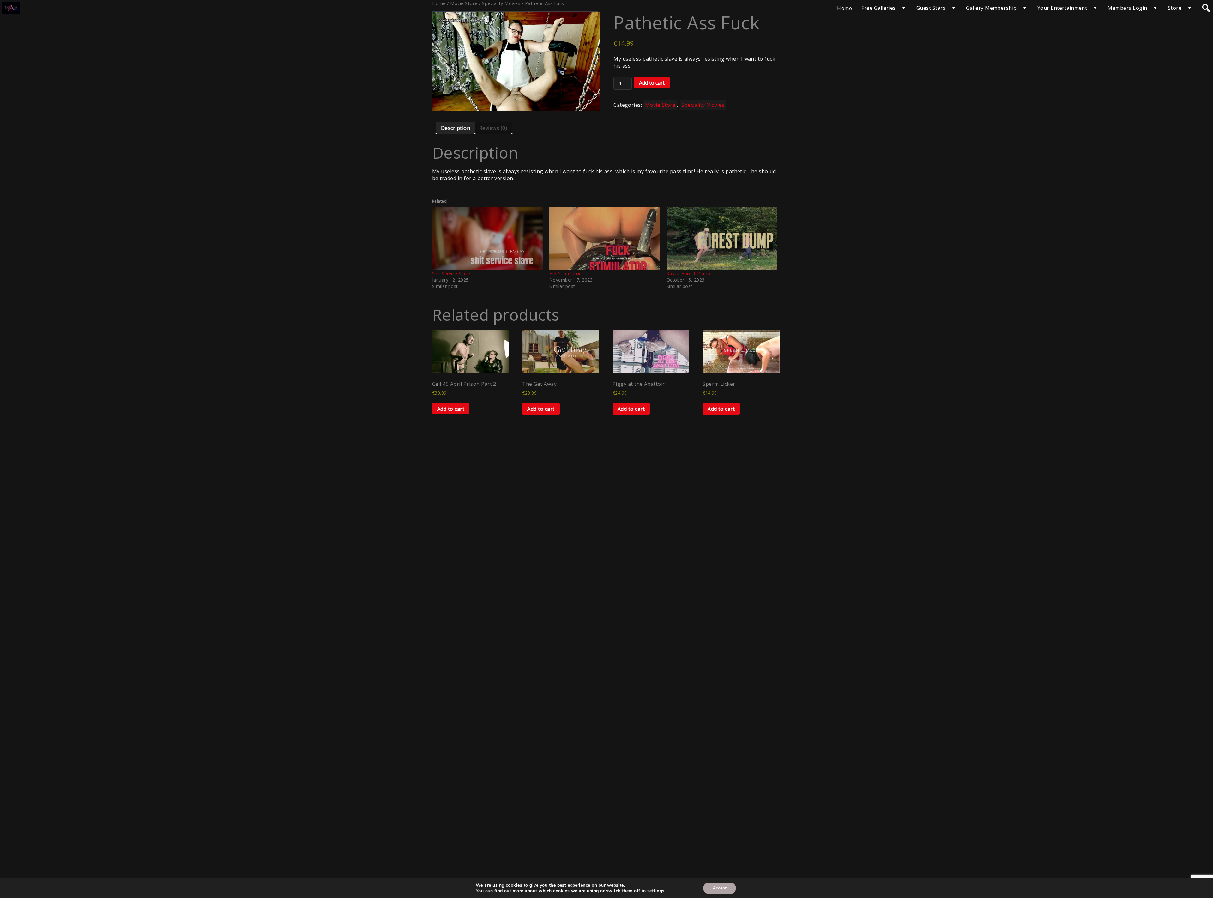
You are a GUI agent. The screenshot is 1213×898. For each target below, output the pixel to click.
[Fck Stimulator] (604, 238)
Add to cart (652, 82)
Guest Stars (930, 7)
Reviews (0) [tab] (493, 127)
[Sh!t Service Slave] (487, 238)
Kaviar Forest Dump (688, 273)
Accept (720, 888)
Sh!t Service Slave (451, 273)
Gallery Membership (991, 7)
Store (1174, 7)
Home (844, 8)
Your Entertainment (1062, 7)
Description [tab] (455, 127)
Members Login (1127, 7)
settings (656, 891)
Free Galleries (878, 7)
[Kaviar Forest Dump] (722, 238)
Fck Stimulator (565, 273)
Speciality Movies (702, 104)
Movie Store (660, 104)
